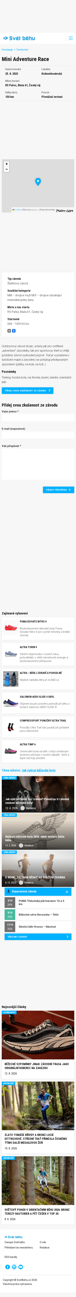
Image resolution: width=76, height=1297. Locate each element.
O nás (43, 1242)
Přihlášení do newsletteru (19, 1247)
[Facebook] (8, 1267)
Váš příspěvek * (11, 446)
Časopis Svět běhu (15, 1242)
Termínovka (22, 49)
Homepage (7, 49)
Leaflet (17, 210)
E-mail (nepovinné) (13, 428)
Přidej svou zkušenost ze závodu (25, 390)
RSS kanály (11, 1257)
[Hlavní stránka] (18, 38)
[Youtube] (21, 1267)
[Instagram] (14, 1267)
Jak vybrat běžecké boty (39, 770)
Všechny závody (17, 936)
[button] (38, 182)
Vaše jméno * (10, 411)
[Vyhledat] (60, 38)
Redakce (44, 1247)
